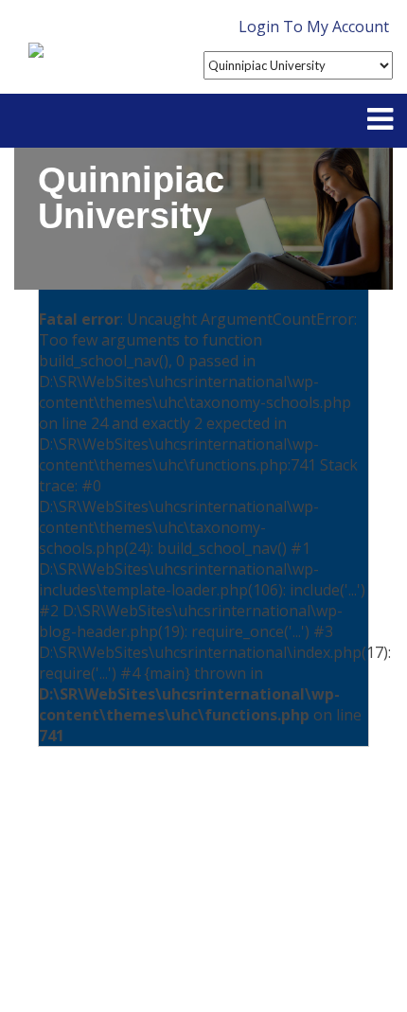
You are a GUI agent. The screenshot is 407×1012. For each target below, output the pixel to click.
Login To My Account (314, 26)
